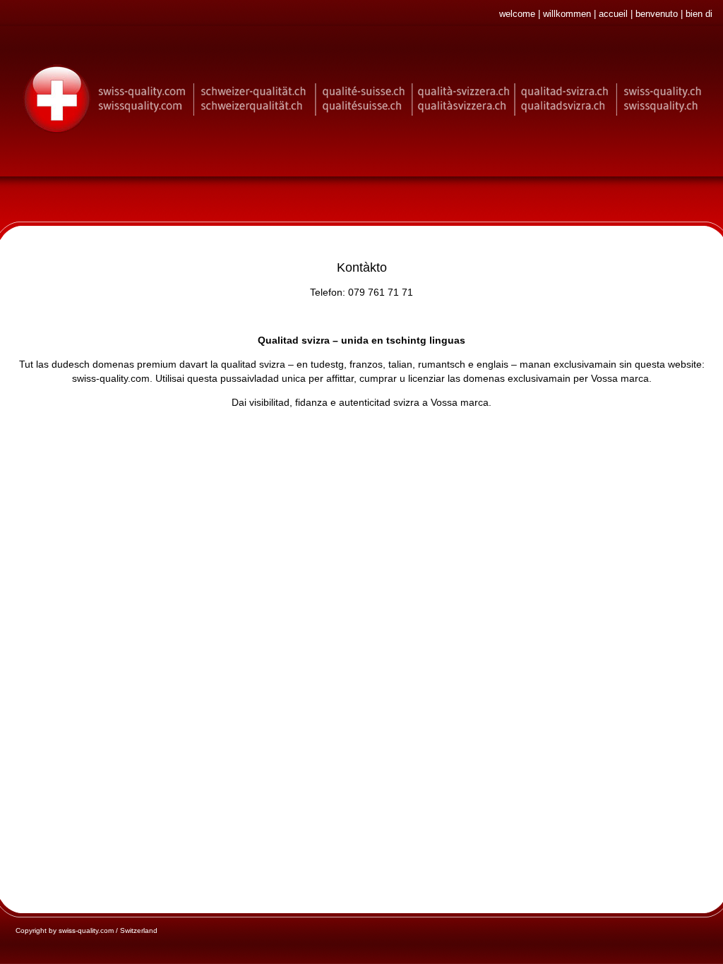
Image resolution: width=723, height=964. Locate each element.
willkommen (567, 13)
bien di (699, 13)
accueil (613, 13)
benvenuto (656, 13)
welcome (517, 13)
